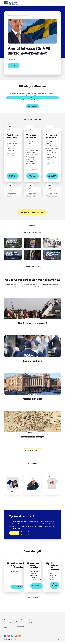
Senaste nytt (7, 622)
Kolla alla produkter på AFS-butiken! (30, 484)
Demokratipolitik (20, 624)
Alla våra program (21, 629)
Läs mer (14, 65)
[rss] (19, 636)
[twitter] (12, 636)
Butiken (46, 3)
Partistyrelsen (31, 619)
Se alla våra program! (32, 450)
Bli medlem (37, 3)
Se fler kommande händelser (32, 212)
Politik (28, 3)
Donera (54, 3)
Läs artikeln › (16, 586)
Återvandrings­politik (20, 620)
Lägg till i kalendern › (13, 176)
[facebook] (5, 636)
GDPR (59, 639)
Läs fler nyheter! (32, 597)
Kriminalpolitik (20, 626)
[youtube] (16, 636)
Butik (5, 627)
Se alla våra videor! (32, 266)
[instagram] (8, 636)
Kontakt (6, 630)
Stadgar (30, 622)
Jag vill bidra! (32, 106)
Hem (5, 619)
